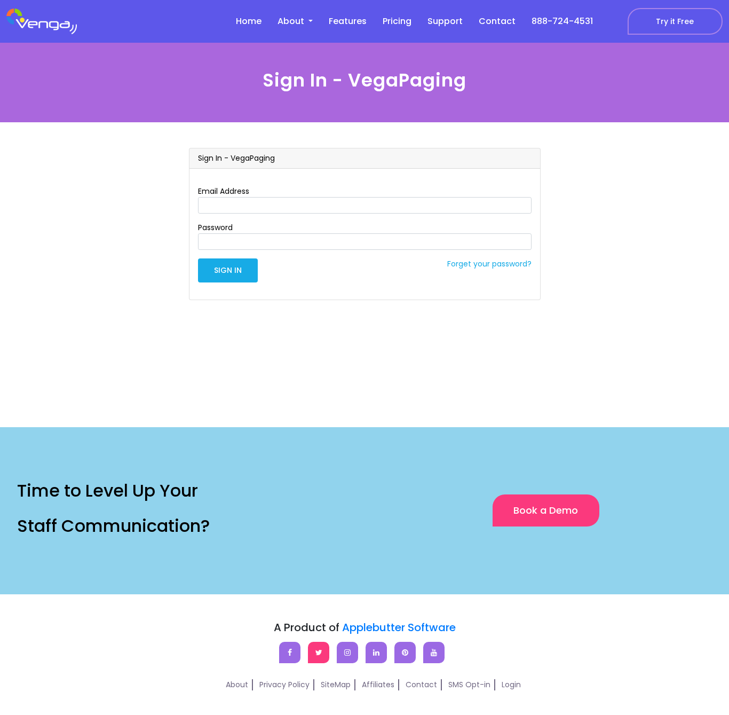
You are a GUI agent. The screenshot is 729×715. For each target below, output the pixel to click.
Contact (497, 21)
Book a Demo (545, 510)
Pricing (397, 21)
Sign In (228, 270)
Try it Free (675, 21)
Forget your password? (489, 263)
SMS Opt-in (469, 684)
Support (445, 21)
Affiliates (378, 684)
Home (249, 21)
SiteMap (336, 684)
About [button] (292, 21)
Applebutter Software (399, 627)
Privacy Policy (284, 684)
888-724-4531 (562, 21)
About (237, 684)
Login (511, 684)
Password (215, 227)
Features (348, 21)
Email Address (223, 191)
